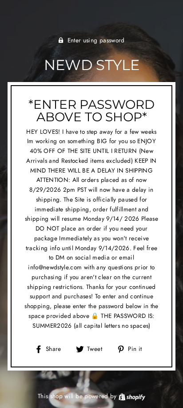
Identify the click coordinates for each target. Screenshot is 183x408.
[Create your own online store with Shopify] (132, 396)
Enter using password (96, 40)
